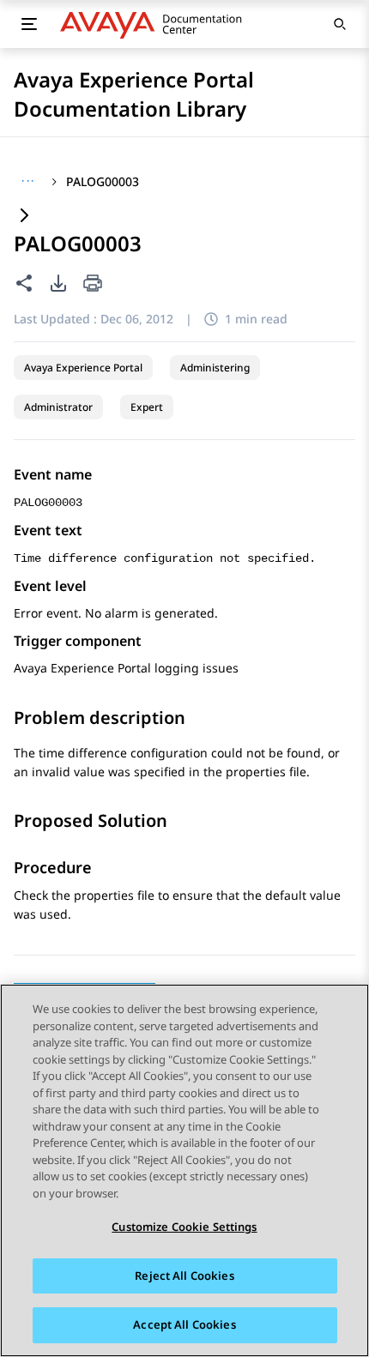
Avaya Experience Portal (83, 367)
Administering (215, 367)
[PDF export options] (58, 283)
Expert (146, 407)
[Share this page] (24, 283)
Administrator (58, 407)
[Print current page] (92, 284)
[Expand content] (24, 216)
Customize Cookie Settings (184, 1226)
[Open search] (340, 24)
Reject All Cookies (184, 1275)
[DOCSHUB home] (155, 24)
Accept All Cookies (184, 1324)
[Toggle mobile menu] (29, 24)
